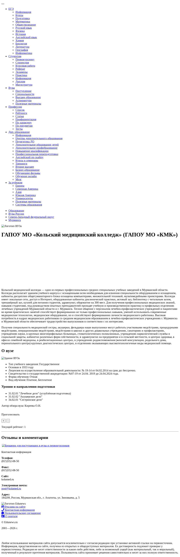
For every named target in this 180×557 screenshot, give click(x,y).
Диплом (20, 81)
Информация (23, 12)
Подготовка (22, 18)
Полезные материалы (28, 103)
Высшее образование (28, 97)
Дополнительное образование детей (37, 144)
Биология (21, 43)
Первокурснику (24, 59)
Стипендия (22, 62)
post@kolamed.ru (11, 488)
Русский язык (23, 27)
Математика (22, 21)
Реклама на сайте (14, 506)
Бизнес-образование (27, 169)
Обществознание (25, 24)
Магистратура (23, 84)
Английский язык (26, 37)
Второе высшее (24, 166)
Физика (20, 30)
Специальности (24, 94)
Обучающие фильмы (27, 173)
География (21, 49)
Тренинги (21, 163)
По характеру (23, 122)
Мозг (18, 179)
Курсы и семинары (26, 160)
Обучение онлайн (26, 176)
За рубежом (15, 182)
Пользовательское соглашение (22, 513)
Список (20, 109)
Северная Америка (26, 188)
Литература (22, 46)
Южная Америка (25, 195)
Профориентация (25, 119)
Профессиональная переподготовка (36, 154)
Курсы (19, 15)
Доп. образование (19, 132)
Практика (21, 75)
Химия (19, 40)
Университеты (24, 198)
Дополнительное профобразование (36, 147)
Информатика (23, 53)
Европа (19, 185)
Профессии (15, 106)
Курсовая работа (25, 65)
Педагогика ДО (24, 141)
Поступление (23, 90)
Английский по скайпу (29, 157)
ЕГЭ (11, 8)
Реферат (20, 68)
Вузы (11, 87)
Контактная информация (19, 509)
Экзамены (21, 72)
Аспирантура (23, 100)
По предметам (24, 125)
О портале (11, 516)
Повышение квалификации (32, 150)
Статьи (19, 116)
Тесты (19, 128)
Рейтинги (21, 113)
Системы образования (28, 204)
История (20, 34)
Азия (18, 192)
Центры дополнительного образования (38, 138)
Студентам (14, 56)
